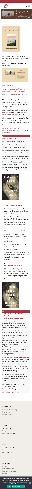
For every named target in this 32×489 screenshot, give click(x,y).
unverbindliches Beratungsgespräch (14, 130)
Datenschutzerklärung (9, 410)
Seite (11, 120)
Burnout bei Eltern (8, 469)
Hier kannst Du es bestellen (11, 392)
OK (9, 486)
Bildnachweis (6, 414)
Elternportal (6, 466)
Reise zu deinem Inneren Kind (18, 95)
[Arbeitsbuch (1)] (11, 51)
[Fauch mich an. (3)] (10, 307)
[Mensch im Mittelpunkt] (13, 5)
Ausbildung (6, 473)
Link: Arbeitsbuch (7, 86)
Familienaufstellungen (9, 471)
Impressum (6, 412)
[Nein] (30, 483)
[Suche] (25, 5)
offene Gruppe (7, 112)
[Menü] (29, 6)
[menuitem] (25, 5)
